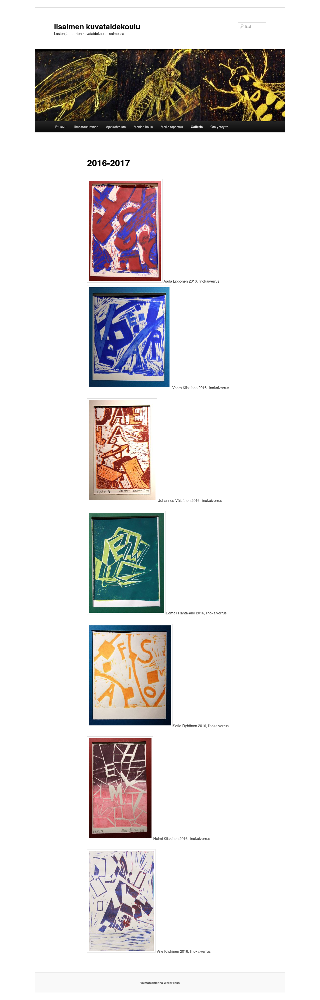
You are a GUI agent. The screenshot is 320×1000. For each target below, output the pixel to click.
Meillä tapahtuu (172, 126)
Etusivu (60, 126)
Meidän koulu (143, 126)
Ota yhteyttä (219, 126)
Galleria (197, 126)
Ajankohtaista (116, 126)
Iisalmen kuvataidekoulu (97, 26)
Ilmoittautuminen (86, 126)
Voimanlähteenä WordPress (160, 982)
